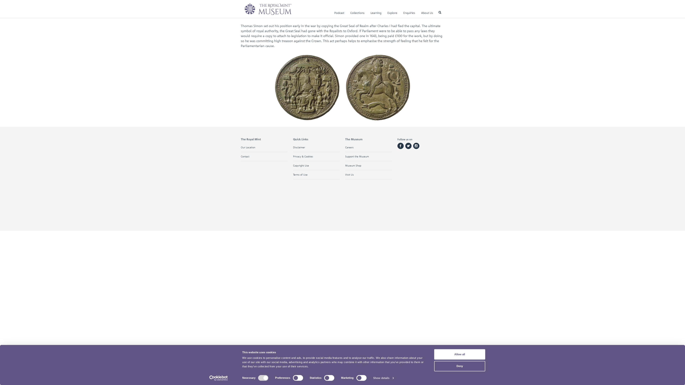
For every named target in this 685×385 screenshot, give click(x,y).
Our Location (248, 147)
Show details (381, 377)
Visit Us (349, 174)
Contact (245, 156)
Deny (459, 366)
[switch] (298, 378)
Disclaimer (299, 147)
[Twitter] (408, 146)
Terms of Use (300, 174)
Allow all (459, 354)
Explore (392, 13)
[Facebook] (400, 146)
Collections (357, 13)
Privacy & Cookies (303, 156)
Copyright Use (301, 165)
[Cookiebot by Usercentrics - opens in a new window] (218, 378)
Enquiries (409, 13)
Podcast (339, 13)
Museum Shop (353, 165)
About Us (427, 13)
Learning (376, 13)
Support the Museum (357, 156)
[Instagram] (416, 146)
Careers (349, 147)
